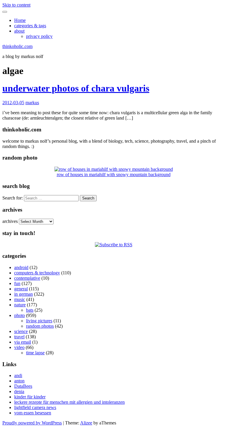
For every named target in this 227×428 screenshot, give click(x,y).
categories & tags (30, 25)
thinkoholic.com (17, 46)
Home (20, 20)
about (19, 30)
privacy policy (39, 36)
